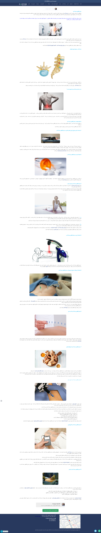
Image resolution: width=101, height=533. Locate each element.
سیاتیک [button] (49, 3)
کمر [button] (67, 3)
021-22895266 (52, 519)
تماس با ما (33, 3)
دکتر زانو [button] (71, 3)
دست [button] (60, 3)
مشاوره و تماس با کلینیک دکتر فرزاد (51, 510)
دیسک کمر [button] (64, 3)
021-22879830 (52, 520)
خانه (81, 3)
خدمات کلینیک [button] (76, 3)
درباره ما (37, 3)
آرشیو (29, 3)
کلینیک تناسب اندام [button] (55, 3)
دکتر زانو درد (42, 3)
